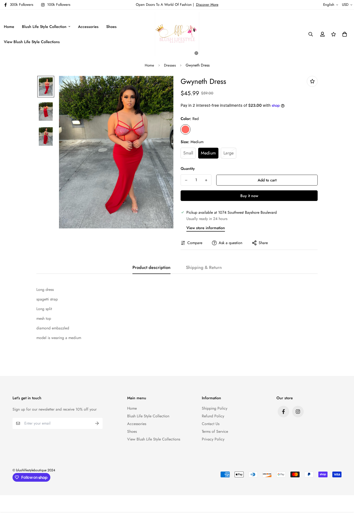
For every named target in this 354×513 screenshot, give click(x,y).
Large (228, 153)
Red (185, 129)
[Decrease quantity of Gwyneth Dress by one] (186, 180)
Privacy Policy (213, 439)
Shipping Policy (214, 408)
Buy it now (249, 196)
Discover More (207, 4)
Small (188, 153)
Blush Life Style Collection (44, 26)
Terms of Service (215, 431)
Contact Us (210, 423)
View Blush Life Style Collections (32, 42)
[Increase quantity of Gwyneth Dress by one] (206, 180)
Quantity (188, 168)
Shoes (111, 26)
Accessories (88, 26)
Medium (208, 153)
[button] (343, 34)
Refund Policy (213, 416)
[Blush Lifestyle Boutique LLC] (177, 34)
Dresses (170, 65)
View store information (205, 228)
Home (9, 26)
